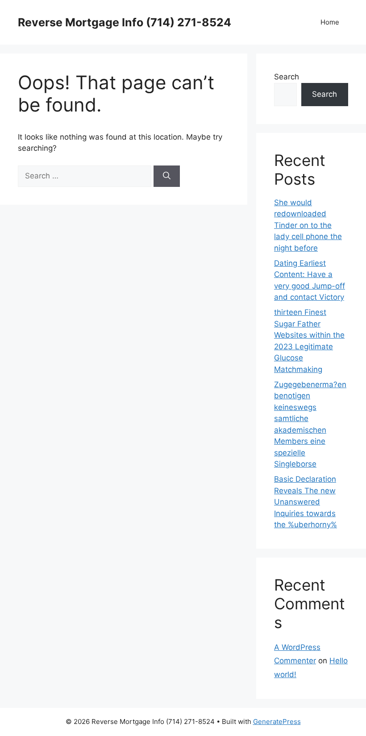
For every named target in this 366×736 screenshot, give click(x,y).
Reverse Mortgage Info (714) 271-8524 (124, 22)
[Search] (167, 176)
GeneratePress (277, 721)
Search (286, 76)
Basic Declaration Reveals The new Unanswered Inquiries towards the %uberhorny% (305, 502)
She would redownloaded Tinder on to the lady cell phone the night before (308, 225)
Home (329, 22)
